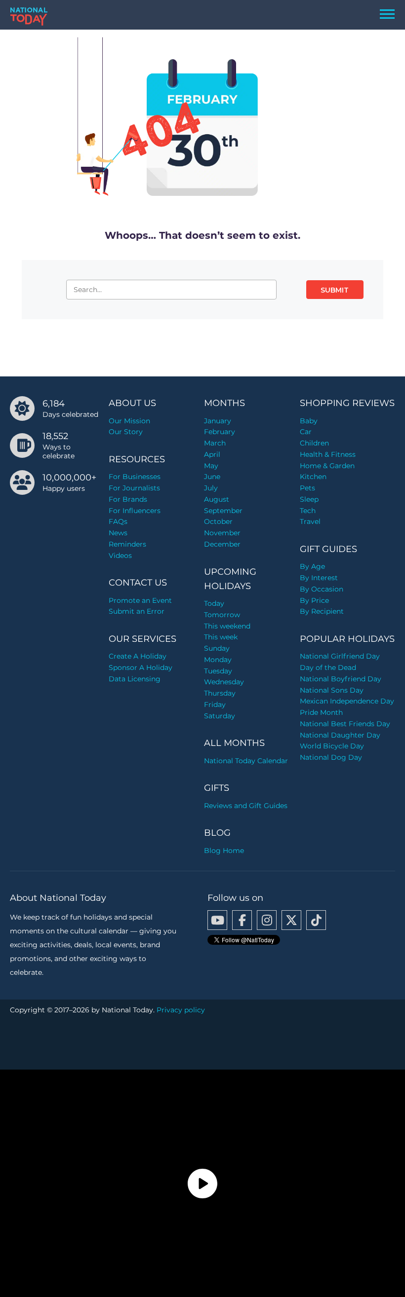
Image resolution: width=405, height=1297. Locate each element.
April (212, 454)
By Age (312, 566)
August (216, 499)
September (223, 510)
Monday (218, 659)
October (218, 521)
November (222, 532)
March (215, 443)
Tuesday (218, 671)
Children (314, 443)
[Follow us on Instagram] (267, 920)
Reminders (127, 544)
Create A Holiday (137, 656)
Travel (310, 521)
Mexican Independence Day (347, 701)
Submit (335, 290)
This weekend (227, 626)
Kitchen (313, 476)
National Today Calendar (246, 760)
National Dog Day (331, 757)
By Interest (319, 577)
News (118, 532)
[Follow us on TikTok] (316, 920)
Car (306, 431)
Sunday (217, 648)
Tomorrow (222, 614)
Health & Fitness (328, 454)
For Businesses (135, 476)
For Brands (128, 499)
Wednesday (224, 681)
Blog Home (224, 850)
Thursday (220, 693)
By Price (314, 600)
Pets (307, 487)
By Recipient (322, 611)
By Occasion (321, 589)
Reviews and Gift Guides (245, 805)
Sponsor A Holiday (140, 667)
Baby (309, 420)
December (222, 544)
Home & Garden (327, 465)
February (219, 431)
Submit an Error (136, 611)
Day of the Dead (328, 667)
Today (214, 603)
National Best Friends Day (345, 723)
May (211, 465)
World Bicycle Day (332, 745)
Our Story (126, 431)
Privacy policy (181, 1009)
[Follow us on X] (291, 920)
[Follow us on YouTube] (217, 920)
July (211, 487)
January (217, 420)
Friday (215, 704)
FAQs (118, 521)
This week (221, 636)
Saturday (219, 715)
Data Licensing (135, 678)
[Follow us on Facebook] (242, 920)
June (212, 476)
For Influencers (135, 510)
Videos (120, 555)
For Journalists (134, 487)
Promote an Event (140, 600)
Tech (308, 510)
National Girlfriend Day (340, 656)
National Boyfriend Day (340, 678)
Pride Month (321, 712)
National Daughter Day (340, 735)
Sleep (309, 499)
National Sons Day (332, 690)
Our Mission (129, 420)
